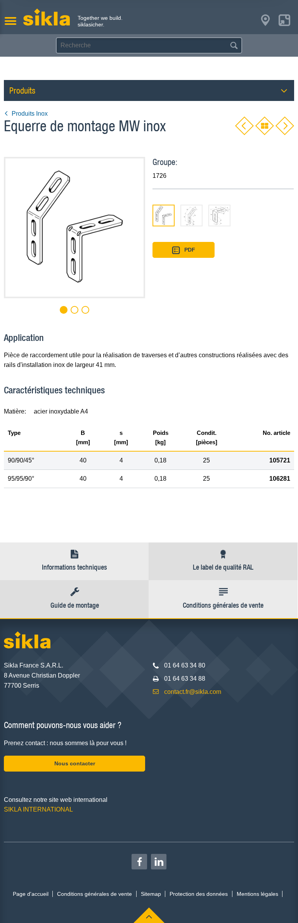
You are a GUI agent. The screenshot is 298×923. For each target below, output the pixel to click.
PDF (189, 250)
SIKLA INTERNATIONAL (38, 809)
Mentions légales (257, 894)
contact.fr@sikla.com (192, 691)
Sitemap (151, 894)
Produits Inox (30, 113)
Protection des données (199, 894)
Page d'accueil (31, 894)
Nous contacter (74, 763)
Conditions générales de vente (94, 894)
